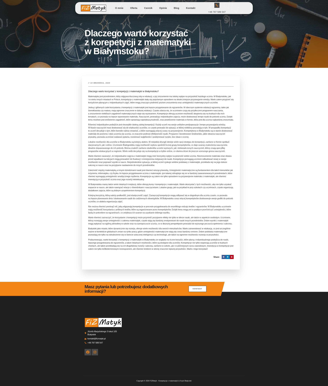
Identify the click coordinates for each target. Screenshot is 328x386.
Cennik (148, 8)
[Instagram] (95, 352)
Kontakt (190, 8)
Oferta (133, 8)
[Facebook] (88, 352)
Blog (176, 8)
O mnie (119, 8)
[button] (224, 257)
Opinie (163, 8)
